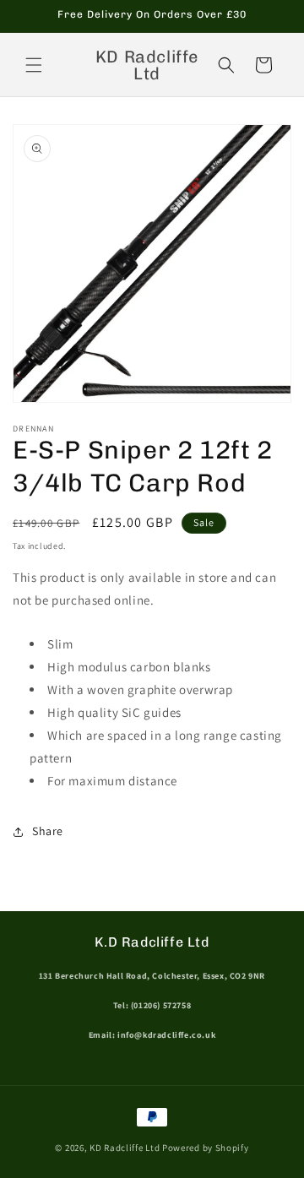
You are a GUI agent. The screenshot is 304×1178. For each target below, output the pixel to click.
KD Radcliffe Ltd (125, 1148)
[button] (33, 65)
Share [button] (47, 831)
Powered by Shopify (205, 1148)
